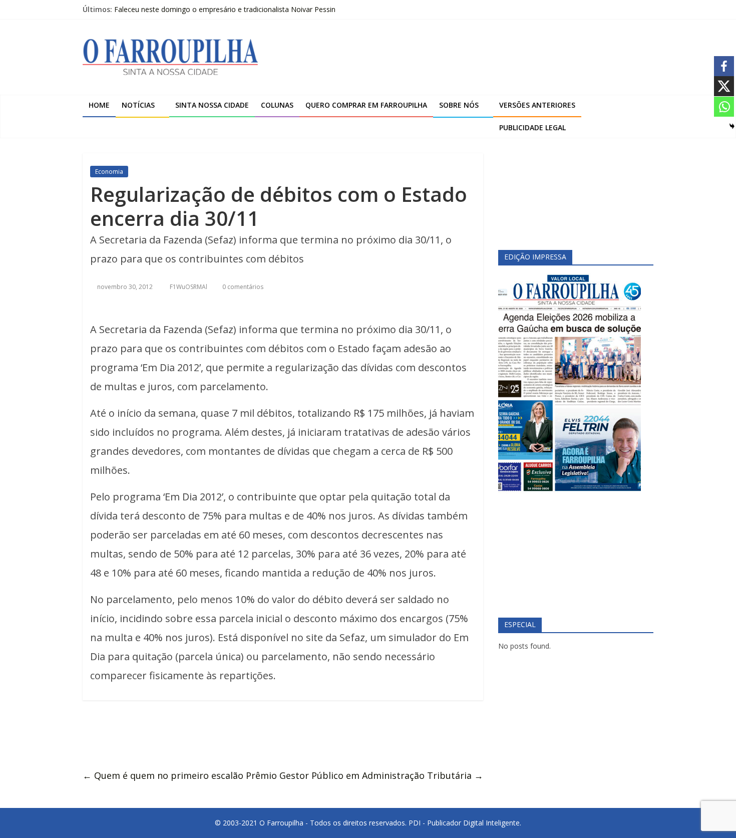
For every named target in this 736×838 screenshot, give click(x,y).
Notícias (138, 105)
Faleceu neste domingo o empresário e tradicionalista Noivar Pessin (224, 9)
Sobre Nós (459, 105)
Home (99, 105)
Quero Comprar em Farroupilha (366, 105)
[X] (724, 86)
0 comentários (242, 287)
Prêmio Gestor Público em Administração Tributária (364, 775)
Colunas (277, 105)
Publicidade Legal (532, 127)
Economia (109, 171)
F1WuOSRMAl (189, 287)
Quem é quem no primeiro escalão (163, 775)
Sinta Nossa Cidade (212, 105)
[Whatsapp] (724, 107)
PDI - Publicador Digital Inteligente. (465, 822)
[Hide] (732, 126)
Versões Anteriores (537, 105)
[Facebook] (724, 66)
